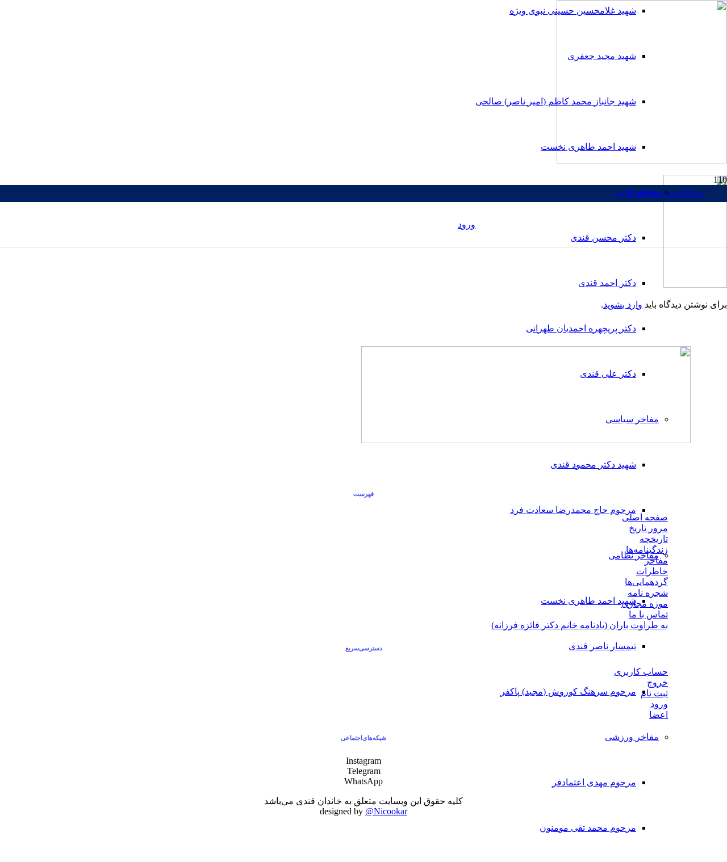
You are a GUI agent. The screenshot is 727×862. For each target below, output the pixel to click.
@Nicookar (386, 811)
